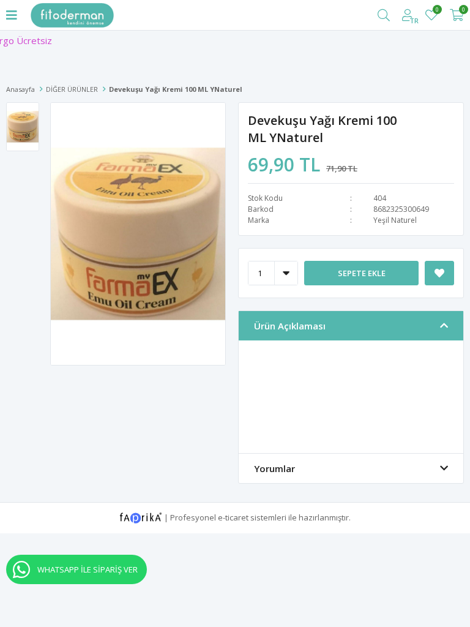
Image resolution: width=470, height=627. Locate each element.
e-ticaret (233, 516)
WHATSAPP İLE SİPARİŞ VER (87, 569)
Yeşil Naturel (395, 220)
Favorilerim (437, 11)
